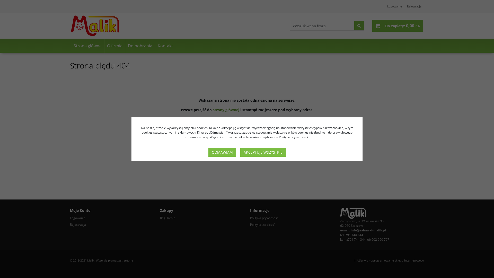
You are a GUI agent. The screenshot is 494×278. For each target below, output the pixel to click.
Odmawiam (222, 152)
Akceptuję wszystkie (263, 152)
